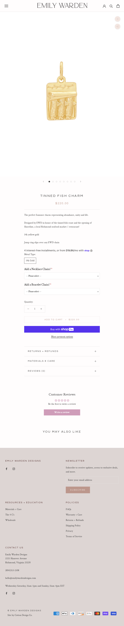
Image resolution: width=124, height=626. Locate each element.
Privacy (69, 531)
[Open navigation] (6, 6)
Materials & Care (41, 361)
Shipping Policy (73, 525)
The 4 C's (9, 514)
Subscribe (78, 490)
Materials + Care (13, 509)
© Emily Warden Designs (24, 611)
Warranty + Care (74, 514)
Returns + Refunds (43, 351)
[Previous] (43, 181)
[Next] (80, 181)
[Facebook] (6, 469)
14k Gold (30, 260)
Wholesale (10, 520)
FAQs (68, 509)
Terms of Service (74, 536)
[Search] (111, 6)
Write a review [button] (62, 412)
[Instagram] (14, 469)
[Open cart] (118, 6)
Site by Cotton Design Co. (20, 615)
